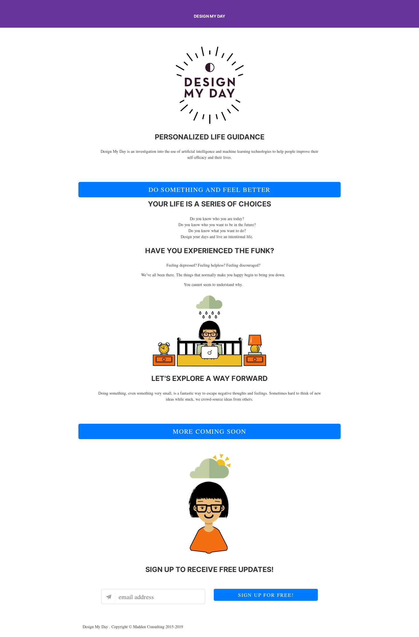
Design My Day (209, 16)
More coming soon (209, 431)
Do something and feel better (209, 189)
